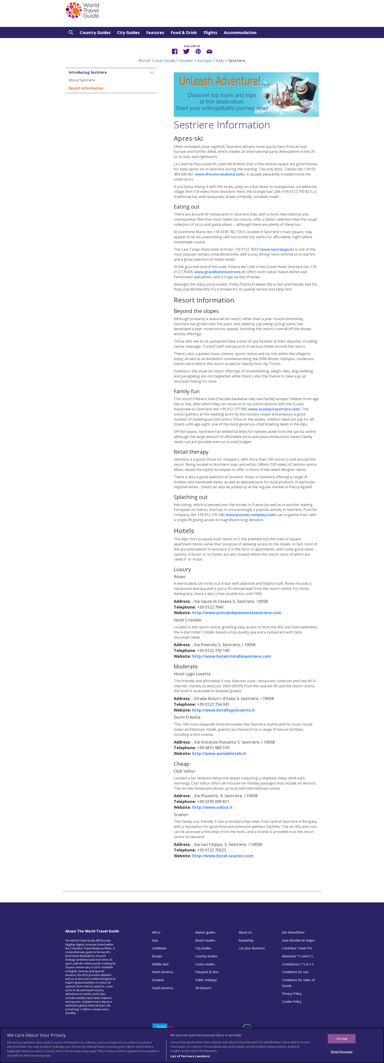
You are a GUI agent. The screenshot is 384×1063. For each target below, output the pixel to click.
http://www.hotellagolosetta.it (223, 710)
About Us (245, 932)
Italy (220, 60)
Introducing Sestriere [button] (88, 73)
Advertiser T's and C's (297, 956)
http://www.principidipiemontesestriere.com (236, 612)
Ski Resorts (203, 988)
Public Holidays (206, 980)
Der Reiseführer (293, 932)
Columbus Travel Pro (297, 948)
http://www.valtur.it (212, 807)
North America (162, 972)
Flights (210, 32)
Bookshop (246, 940)
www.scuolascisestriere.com (273, 409)
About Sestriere (82, 80)
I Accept (341, 1038)
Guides (186, 60)
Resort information (86, 88)
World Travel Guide (156, 60)
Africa (156, 932)
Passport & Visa (206, 972)
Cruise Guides (205, 964)
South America (162, 988)
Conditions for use (295, 972)
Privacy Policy (292, 993)
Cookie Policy (291, 1001)
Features (155, 32)
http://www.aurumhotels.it (219, 753)
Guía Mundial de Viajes (298, 940)
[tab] (111, 72)
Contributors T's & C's (298, 964)
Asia (155, 940)
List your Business (252, 948)
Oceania (158, 980)
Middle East (160, 964)
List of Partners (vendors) (190, 1056)
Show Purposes (341, 1051)
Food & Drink (184, 32)
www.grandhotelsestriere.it (219, 271)
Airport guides (205, 932)
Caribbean (159, 948)
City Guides (128, 32)
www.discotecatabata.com (219, 174)
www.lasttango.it (277, 249)
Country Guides (95, 32)
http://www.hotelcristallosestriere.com (231, 656)
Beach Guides (205, 940)
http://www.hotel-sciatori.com (222, 855)
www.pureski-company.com (250, 514)
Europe (204, 60)
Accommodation (240, 32)
